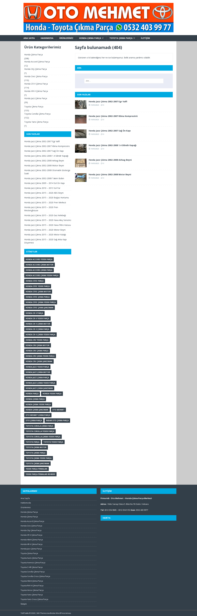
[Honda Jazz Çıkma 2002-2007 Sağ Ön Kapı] (81, 136)
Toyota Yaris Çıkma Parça (36, 121)
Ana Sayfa (29, 38)
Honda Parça (32, 393)
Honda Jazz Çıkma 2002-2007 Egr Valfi (108, 101)
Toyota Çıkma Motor (36, 447)
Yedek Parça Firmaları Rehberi (40, 474)
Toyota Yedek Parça (53, 442)
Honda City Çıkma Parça (35, 69)
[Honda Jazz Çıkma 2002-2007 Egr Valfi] (81, 107)
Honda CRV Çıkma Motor (37, 345)
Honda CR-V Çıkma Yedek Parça (40, 334)
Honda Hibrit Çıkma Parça (32, 539)
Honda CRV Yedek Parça (37, 340)
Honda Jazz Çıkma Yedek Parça (40, 383)
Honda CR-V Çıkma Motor (38, 324)
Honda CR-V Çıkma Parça (36, 83)
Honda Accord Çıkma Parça (37, 61)
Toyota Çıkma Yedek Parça (38, 458)
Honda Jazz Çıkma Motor (38, 372)
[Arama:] (124, 80)
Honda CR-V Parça (34, 313)
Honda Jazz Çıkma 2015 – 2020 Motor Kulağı (45, 234)
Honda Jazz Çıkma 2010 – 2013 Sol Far (42, 188)
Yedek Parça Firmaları (36, 469)
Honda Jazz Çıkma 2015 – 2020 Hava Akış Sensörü (47, 220)
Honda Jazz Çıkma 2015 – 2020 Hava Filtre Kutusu (47, 225)
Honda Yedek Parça (52, 393)
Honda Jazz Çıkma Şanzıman (39, 388)
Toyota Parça (32, 442)
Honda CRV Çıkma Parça (37, 350)
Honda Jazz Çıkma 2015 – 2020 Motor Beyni (44, 229)
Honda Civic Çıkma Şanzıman (39, 307)
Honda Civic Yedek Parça (38, 286)
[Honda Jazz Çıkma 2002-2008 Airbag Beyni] (81, 165)
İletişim (145, 38)
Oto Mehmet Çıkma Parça (38, 415)
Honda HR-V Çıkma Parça (36, 91)
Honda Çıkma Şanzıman (37, 410)
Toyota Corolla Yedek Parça (40, 431)
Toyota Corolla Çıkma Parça (37, 113)
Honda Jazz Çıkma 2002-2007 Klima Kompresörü (113, 116)
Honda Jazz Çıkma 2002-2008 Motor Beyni (110, 174)
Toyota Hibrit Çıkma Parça (32, 581)
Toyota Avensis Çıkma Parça (33, 562)
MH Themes (42, 613)
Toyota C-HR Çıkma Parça (32, 567)
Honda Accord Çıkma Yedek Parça (42, 275)
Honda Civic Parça (35, 281)
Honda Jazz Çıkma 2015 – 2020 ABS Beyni (43, 192)
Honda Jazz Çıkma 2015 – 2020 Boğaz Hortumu (46, 197)
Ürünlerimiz (66, 38)
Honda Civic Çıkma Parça (35, 76)
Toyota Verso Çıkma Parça (32, 590)
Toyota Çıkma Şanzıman (37, 463)
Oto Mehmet (58, 410)
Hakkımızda (47, 38)
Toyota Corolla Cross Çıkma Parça (35, 576)
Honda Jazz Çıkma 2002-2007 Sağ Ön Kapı (110, 130)
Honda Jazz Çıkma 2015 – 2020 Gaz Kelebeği (45, 215)
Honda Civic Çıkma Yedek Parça (41, 302)
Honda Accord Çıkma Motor (39, 265)
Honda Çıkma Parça (90, 38)
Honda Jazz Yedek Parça (37, 367)
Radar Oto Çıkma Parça (57, 420)
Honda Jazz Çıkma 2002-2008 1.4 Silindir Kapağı (112, 145)
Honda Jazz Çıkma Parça (35, 98)
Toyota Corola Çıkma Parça (39, 426)
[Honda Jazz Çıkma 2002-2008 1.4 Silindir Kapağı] (81, 151)
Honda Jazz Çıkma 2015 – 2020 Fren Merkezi (45, 202)
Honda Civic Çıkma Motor (38, 291)
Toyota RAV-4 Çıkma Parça (32, 585)
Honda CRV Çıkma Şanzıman (39, 361)
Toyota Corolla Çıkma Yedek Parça (43, 436)
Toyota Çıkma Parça (121, 38)
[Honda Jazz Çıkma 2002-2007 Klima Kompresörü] (81, 121)
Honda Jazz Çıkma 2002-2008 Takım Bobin (44, 178)
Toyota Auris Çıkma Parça (32, 558)
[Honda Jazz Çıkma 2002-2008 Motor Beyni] (81, 180)
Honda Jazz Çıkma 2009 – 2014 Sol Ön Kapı (44, 183)
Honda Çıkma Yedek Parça (38, 404)
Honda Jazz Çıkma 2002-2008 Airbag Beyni (110, 159)
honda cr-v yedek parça (37, 318)
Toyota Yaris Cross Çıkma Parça (34, 599)
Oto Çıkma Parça (34, 420)
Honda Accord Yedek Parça (39, 259)
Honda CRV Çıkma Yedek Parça (40, 356)
